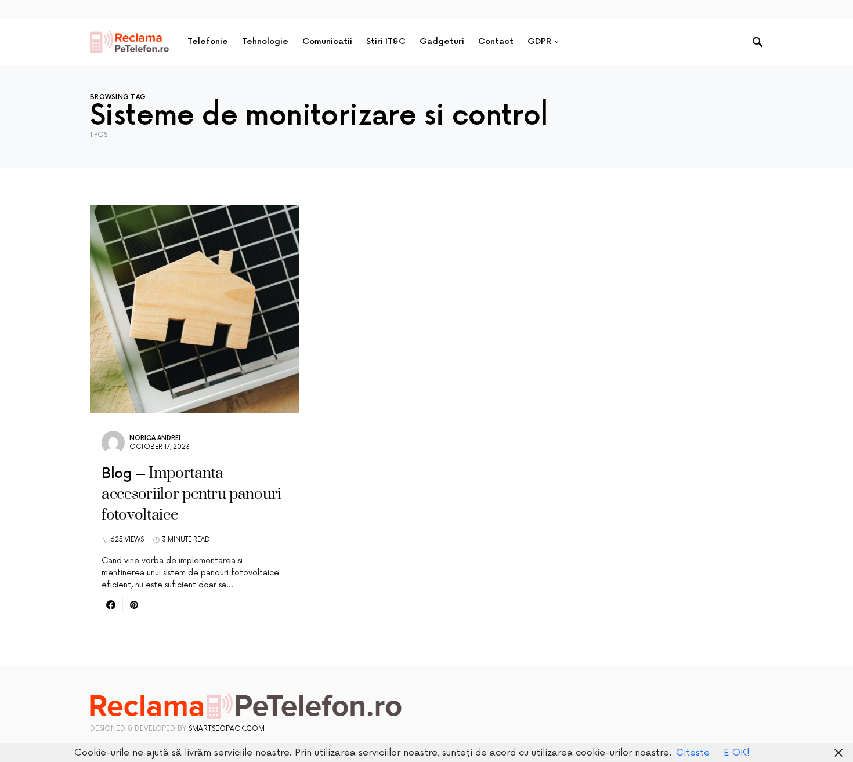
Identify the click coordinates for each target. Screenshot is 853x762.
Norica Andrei (154, 438)
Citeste (693, 753)
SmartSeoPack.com (227, 728)
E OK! (737, 753)
